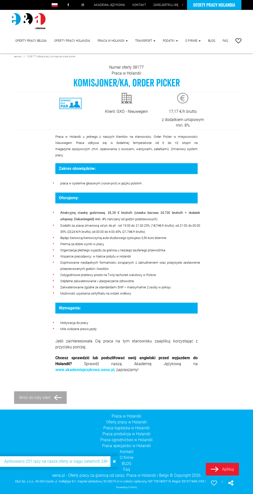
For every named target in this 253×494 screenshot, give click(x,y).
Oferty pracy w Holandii (126, 422)
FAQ (225, 40)
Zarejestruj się (165, 5)
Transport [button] (144, 40)
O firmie (126, 457)
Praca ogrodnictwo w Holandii (126, 439)
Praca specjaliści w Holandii (126, 445)
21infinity (132, 487)
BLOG (211, 40)
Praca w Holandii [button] (111, 40)
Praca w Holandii (126, 73)
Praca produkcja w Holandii (126, 434)
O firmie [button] (191, 40)
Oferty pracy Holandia (214, 5)
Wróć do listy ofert (34, 397)
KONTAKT (139, 5)
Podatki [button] (169, 40)
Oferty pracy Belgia (31, 40)
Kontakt (126, 451)
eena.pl (58, 475)
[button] (55, 5)
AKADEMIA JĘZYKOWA (109, 5)
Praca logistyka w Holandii (126, 428)
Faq (126, 469)
